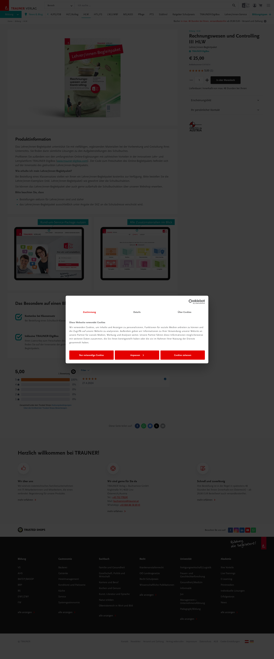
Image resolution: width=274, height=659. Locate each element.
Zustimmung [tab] (89, 312)
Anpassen (135, 355)
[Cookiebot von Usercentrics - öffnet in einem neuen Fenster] (191, 301)
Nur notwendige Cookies (91, 355)
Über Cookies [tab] (184, 312)
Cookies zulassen (182, 355)
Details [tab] (137, 312)
